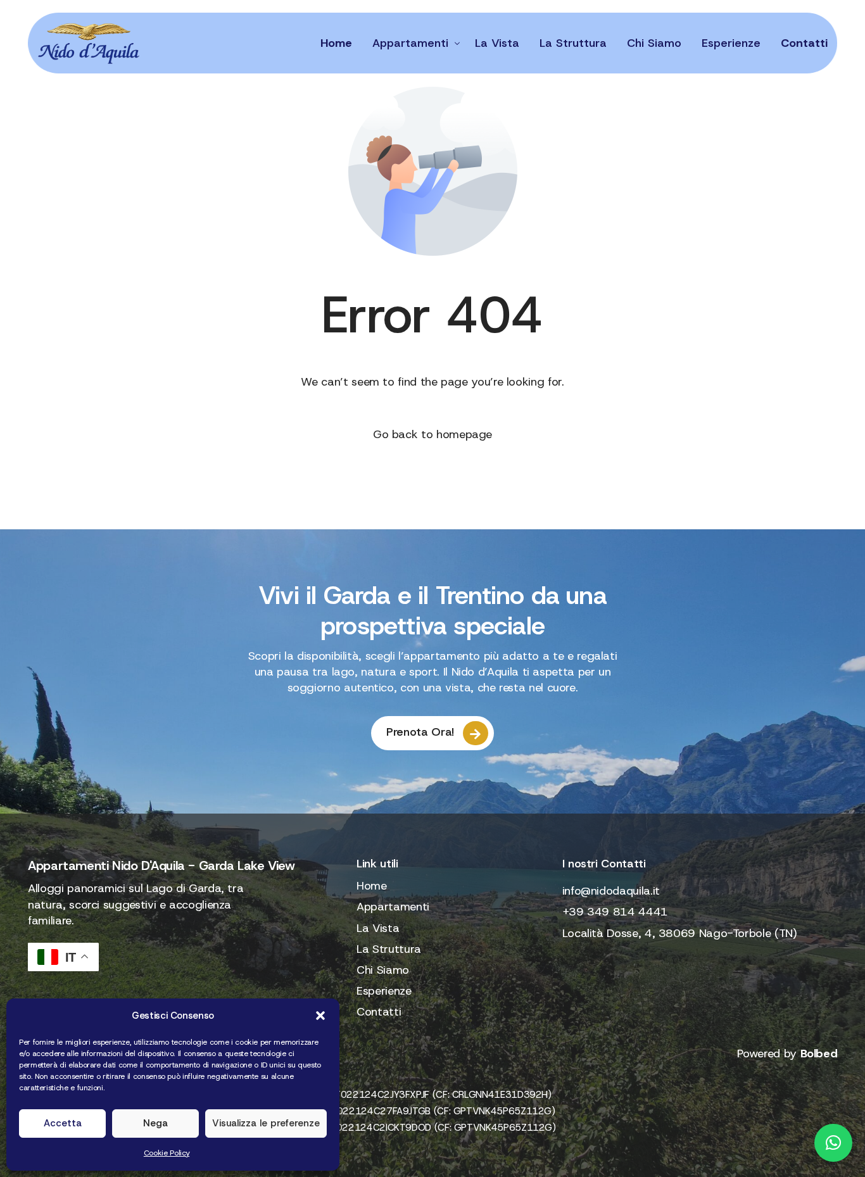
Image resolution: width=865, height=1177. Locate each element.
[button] (320, 1015)
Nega (155, 1123)
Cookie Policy (166, 1153)
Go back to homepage (432, 434)
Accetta (63, 1123)
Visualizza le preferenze (266, 1123)
